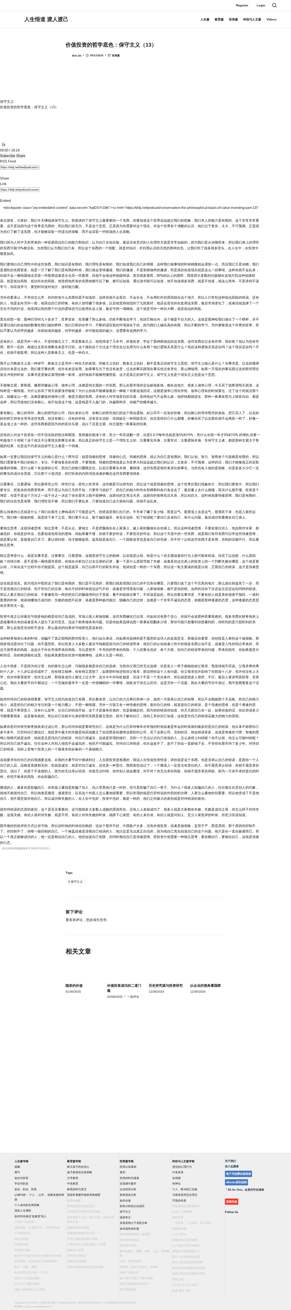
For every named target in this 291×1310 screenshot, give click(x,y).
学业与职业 (21, 1183)
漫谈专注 (125, 1217)
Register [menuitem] (242, 5)
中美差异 (177, 1172)
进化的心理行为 (182, 1166)
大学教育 (72, 1178)
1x (3, 144)
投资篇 (116, 55)
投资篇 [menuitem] (233, 19)
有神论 (176, 1183)
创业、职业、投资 (25, 1189)
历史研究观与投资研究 (166, 985)
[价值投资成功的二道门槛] (124, 970)
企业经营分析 (128, 1189)
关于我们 (230, 1161)
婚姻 (17, 1166)
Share (20, 156)
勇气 (17, 1172)
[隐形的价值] (83, 970)
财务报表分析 (128, 1194)
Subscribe (7, 156)
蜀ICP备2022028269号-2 (90, 1302)
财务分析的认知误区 (132, 1206)
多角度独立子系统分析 (133, 1222)
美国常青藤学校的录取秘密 (83, 1194)
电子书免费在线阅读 (238, 1173)
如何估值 (125, 1200)
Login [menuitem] (261, 5)
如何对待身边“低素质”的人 (30, 1216)
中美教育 (72, 1183)
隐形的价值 (74, 985)
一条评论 (133, 996)
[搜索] (274, 5)
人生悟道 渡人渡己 (46, 19)
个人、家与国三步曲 (184, 1189)
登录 (103, 920)
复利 (122, 1172)
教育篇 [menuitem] (219, 19)
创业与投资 (21, 1178)
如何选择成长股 (129, 1228)
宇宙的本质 (179, 1200)
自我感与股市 (128, 1183)
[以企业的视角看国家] (207, 970)
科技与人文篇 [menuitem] (252, 19)
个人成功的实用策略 (26, 1205)
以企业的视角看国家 (205, 985)
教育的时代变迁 (76, 1189)
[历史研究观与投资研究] (166, 970)
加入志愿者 (232, 1166)
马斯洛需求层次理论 (184, 1194)
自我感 (176, 1178)
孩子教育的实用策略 (79, 1172)
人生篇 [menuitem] (204, 19)
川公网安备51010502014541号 (120, 1302)
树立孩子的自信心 (78, 1166)
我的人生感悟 (22, 1210)
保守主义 (75, 881)
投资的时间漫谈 (129, 1178)
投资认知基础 (128, 1166)
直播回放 (231, 1201)
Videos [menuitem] (272, 19)
